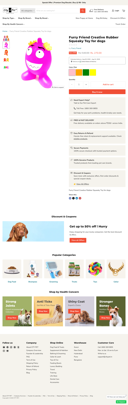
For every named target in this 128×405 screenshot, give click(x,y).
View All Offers (82, 184)
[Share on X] (73, 198)
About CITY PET (32, 347)
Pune (76, 357)
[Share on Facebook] (70, 198)
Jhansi (76, 347)
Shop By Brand (24, 18)
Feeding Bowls (55, 363)
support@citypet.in (105, 357)
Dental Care (54, 379)
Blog (28, 373)
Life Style (53, 376)
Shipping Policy (32, 363)
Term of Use (30, 360)
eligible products (80, 139)
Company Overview (33, 350)
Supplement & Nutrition (59, 350)
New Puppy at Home (84, 18)
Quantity (72, 79)
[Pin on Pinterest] (80, 198)
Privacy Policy (31, 369)
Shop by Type (8, 18)
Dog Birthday (101, 18)
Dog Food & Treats (57, 347)
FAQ (28, 357)
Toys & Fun (54, 360)
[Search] (82, 10)
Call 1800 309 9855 (105, 347)
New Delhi (78, 350)
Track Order (121, 24)
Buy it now (97, 92)
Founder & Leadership (34, 353)
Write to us (102, 353)
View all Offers (78, 240)
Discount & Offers (118, 18)
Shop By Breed (41, 18)
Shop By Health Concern (13, 24)
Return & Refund (32, 366)
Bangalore (78, 360)
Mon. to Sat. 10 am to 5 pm (108, 350)
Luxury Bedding (56, 366)
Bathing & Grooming (58, 353)
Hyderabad (78, 353)
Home (4, 31)
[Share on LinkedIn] (77, 198)
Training (53, 373)
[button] (116, 10)
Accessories (54, 382)
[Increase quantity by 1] (86, 84)
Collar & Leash (55, 357)
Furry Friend (76, 48)
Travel (52, 369)
